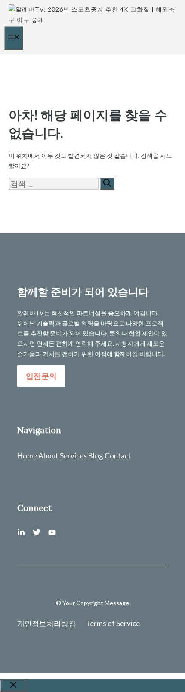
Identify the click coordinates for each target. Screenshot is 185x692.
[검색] (107, 184)
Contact (118, 455)
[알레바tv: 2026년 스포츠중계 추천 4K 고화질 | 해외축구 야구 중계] (95, 19)
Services (73, 455)
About (48, 455)
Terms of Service (113, 623)
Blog (95, 455)
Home (27, 455)
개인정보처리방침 (46, 623)
